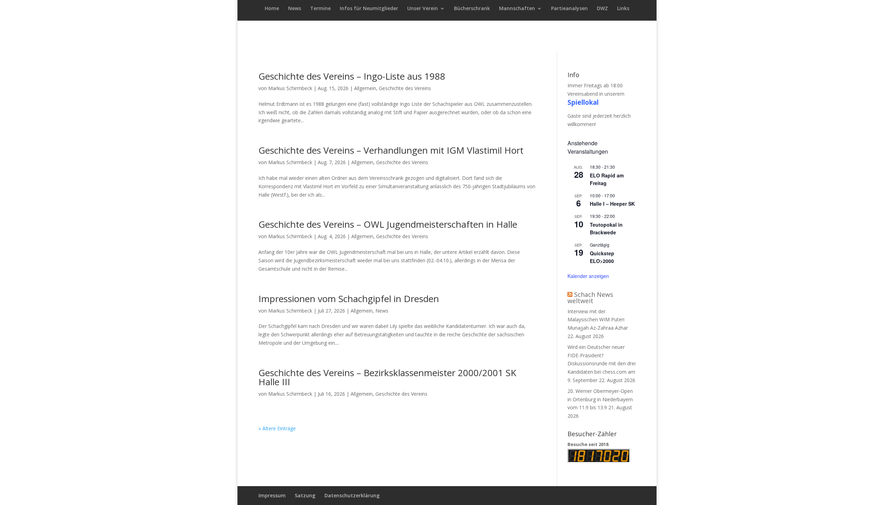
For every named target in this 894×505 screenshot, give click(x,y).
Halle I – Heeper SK (612, 203)
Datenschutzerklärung (352, 495)
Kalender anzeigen (588, 275)
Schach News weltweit (590, 297)
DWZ (602, 9)
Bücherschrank (472, 9)
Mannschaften (517, 9)
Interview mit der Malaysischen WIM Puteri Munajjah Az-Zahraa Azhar (597, 319)
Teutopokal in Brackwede (606, 228)
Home (272, 9)
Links (623, 9)
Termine (320, 9)
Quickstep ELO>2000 (602, 257)
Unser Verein (422, 9)
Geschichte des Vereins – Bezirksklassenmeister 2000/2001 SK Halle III (387, 377)
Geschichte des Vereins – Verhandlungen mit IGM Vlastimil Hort (390, 150)
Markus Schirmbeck (290, 88)
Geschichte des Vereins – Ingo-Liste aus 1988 (351, 76)
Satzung (305, 495)
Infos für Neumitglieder (369, 9)
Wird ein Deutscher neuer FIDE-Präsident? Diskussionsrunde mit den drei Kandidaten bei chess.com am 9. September (601, 363)
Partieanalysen (569, 9)
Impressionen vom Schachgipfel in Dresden (348, 298)
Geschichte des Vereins (405, 88)
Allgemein (365, 88)
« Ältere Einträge (277, 428)
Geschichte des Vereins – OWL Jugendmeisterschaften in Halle (387, 224)
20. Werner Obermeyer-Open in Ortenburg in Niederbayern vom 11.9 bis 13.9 (600, 399)
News (294, 9)
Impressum (272, 495)
